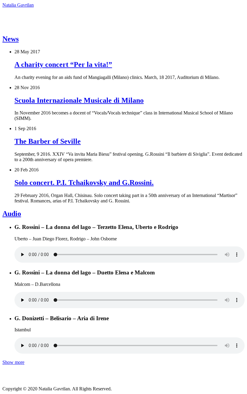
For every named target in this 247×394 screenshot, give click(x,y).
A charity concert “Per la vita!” (63, 64)
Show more (13, 362)
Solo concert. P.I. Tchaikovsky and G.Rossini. (84, 182)
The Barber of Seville (47, 141)
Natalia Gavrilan (18, 5)
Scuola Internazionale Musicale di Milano (79, 100)
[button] (120, 18)
